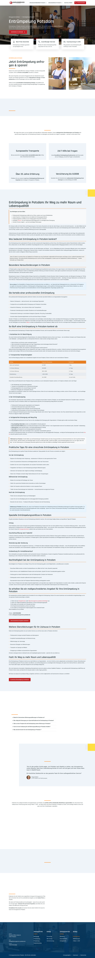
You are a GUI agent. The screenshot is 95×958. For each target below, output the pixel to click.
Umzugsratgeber (67, 955)
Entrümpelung (76, 936)
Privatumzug (36, 940)
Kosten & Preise (68, 3)
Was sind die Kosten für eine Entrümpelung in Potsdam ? (27, 729)
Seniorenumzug (50, 940)
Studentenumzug (37, 943)
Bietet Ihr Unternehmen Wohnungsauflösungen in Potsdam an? (29, 717)
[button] (33, 717)
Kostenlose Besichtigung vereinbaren (19, 679)
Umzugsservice (65, 932)
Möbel (27, 322)
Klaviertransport (63, 938)
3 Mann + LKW (76, 940)
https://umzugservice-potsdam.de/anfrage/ (38, 600)
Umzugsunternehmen (24, 529)
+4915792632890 (13, 945)
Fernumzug (49, 936)
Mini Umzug (49, 938)
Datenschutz (83, 955)
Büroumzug (36, 936)
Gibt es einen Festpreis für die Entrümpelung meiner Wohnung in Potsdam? (32, 723)
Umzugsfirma (38, 932)
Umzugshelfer (63, 940)
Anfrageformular (22, 600)
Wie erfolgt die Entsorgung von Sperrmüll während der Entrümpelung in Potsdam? (33, 720)
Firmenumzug (37, 938)
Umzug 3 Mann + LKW (32, 804)
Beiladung (62, 936)
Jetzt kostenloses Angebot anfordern (19, 620)
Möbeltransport (76, 938)
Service (19, 220)
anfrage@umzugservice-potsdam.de (17, 941)
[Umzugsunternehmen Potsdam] (17, 2)
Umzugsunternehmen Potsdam (37, 3)
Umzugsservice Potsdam (54, 3)
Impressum (75, 955)
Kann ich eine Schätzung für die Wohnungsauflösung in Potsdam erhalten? (31, 726)
